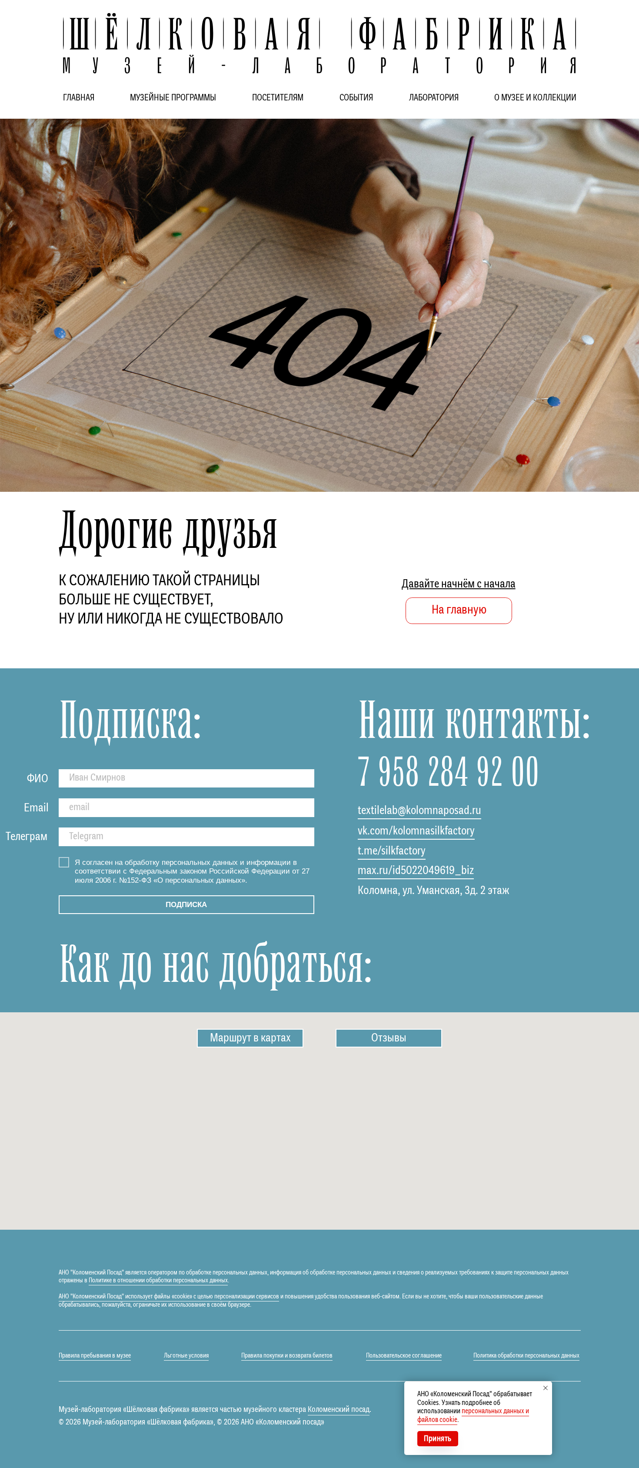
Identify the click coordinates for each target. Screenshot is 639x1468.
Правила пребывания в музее (95, 1355)
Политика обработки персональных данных (526, 1355)
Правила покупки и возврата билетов (287, 1355)
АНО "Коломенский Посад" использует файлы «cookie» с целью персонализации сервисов (169, 1296)
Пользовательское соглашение (404, 1355)
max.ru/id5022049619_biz (416, 870)
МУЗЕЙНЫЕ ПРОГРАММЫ (173, 98)
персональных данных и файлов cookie (473, 1416)
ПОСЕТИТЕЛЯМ (277, 98)
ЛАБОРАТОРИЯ (434, 98)
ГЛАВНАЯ (78, 98)
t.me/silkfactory (392, 851)
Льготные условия (186, 1355)
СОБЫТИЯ (356, 98)
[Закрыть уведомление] (545, 1388)
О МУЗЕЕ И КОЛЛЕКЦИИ (535, 98)
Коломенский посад (338, 1410)
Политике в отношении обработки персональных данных (158, 1280)
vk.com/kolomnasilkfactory (416, 831)
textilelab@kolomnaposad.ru (419, 810)
